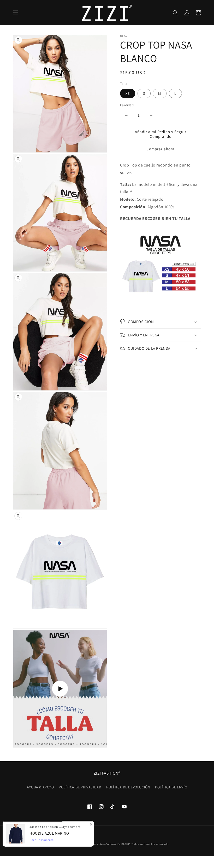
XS (128, 93)
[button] (15, 13)
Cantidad (127, 105)
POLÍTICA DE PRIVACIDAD (80, 787)
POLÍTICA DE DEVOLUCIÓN (128, 787)
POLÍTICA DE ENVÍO (171, 787)
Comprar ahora (160, 148)
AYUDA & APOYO (40, 787)
